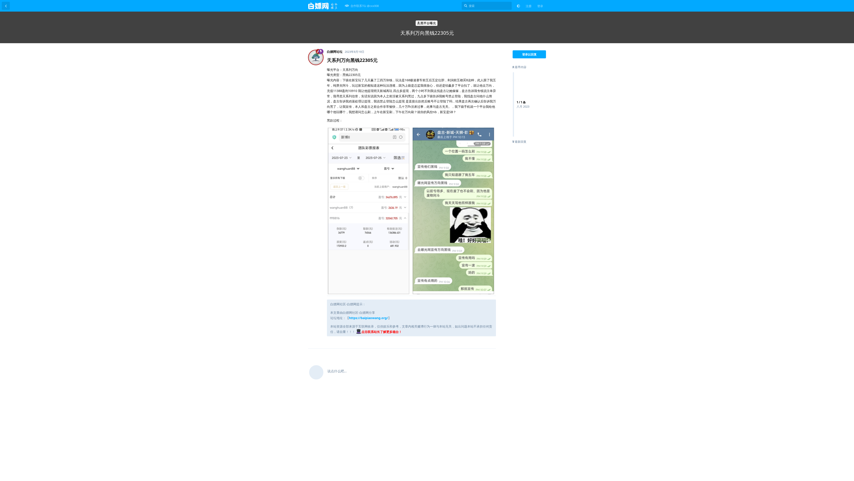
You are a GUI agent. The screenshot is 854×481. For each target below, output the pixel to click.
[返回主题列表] (6, 6)
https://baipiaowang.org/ (368, 318)
